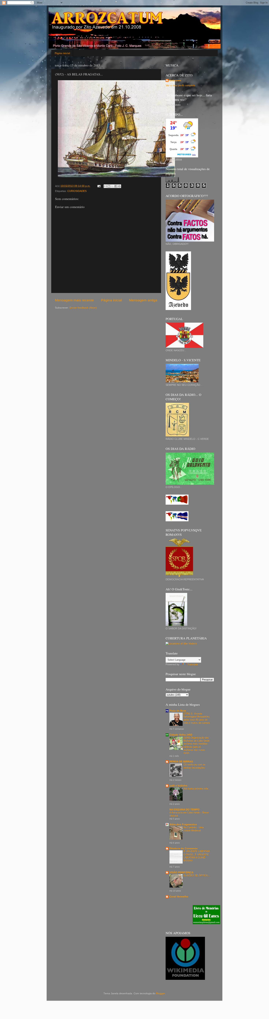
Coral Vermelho (178, 896)
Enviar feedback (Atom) (83, 307)
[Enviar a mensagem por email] (105, 186)
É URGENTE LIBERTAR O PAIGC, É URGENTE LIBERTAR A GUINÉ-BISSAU (197, 856)
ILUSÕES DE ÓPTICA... (197, 875)
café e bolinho (178, 785)
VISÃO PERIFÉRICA (181, 872)
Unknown (175, 80)
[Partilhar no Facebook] (116, 186)
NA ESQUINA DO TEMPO (184, 809)
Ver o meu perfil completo (180, 85)
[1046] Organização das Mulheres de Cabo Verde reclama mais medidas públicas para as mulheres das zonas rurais (197, 745)
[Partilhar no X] (112, 186)
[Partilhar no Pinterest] (119, 186)
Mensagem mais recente (74, 300)
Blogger (160, 993)
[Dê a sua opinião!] (109, 186)
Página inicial (62, 53)
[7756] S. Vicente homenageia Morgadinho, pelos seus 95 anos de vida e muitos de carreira (197, 718)
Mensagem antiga (143, 300)
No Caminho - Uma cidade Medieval (194, 829)
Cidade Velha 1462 (180, 734)
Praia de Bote (177, 710)
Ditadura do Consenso (183, 848)
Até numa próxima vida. (196, 788)
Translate (192, 664)
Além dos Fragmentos (183, 824)
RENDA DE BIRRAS (181, 761)
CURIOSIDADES (77, 191)
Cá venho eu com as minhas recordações (195, 766)
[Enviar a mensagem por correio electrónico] (98, 186)
